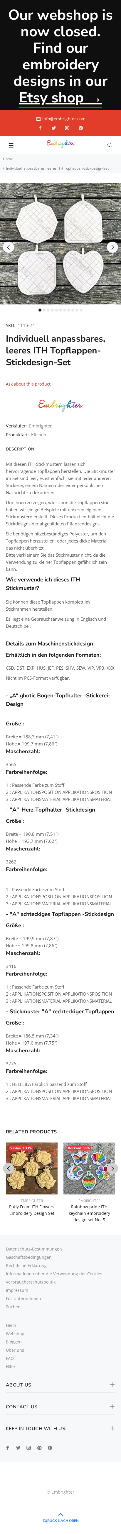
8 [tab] (68, 310)
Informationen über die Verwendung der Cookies (54, 1273)
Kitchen (38, 434)
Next (112, 247)
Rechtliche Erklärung (26, 1265)
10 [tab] (76, 310)
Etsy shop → (60, 97)
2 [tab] (44, 310)
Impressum (17, 1290)
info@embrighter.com (63, 119)
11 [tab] (81, 310)
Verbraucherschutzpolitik (31, 1282)
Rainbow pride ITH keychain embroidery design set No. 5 (89, 1213)
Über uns (15, 1350)
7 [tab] (64, 310)
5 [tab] (56, 310)
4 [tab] (52, 310)
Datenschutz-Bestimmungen (34, 1249)
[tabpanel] (60, 243)
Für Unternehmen (23, 1298)
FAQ (10, 1358)
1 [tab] (39, 310)
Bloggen (14, 1342)
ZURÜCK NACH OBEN (61, 1520)
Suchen (13, 1307)
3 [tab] (48, 310)
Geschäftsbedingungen (29, 1257)
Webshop (15, 1333)
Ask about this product (28, 384)
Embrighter (40, 426)
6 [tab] (60, 310)
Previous (8, 247)
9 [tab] (72, 310)
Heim (11, 1325)
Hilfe (10, 1366)
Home (8, 158)
